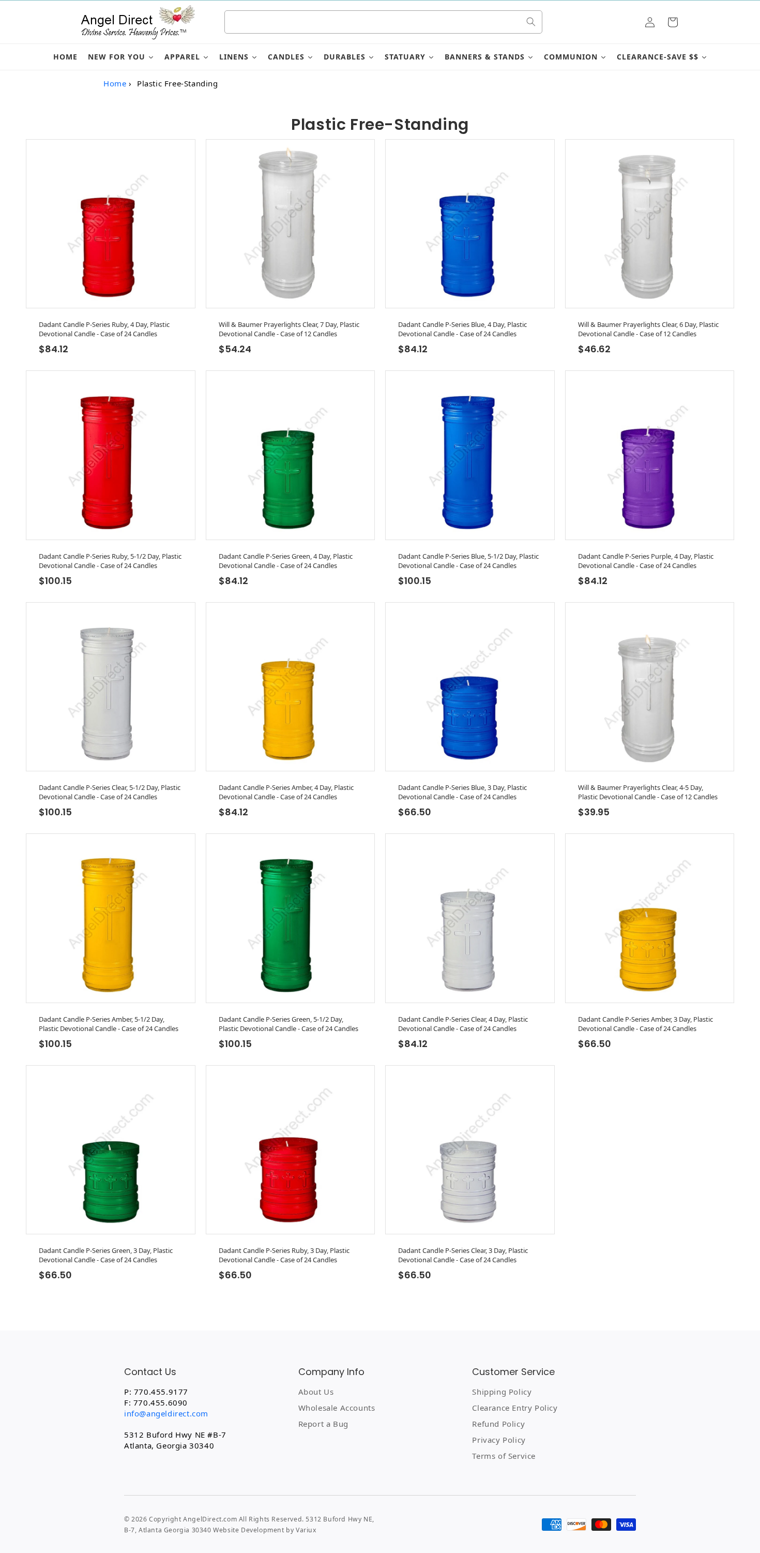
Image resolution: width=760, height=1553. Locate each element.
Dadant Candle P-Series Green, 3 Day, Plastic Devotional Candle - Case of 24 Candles (106, 1255)
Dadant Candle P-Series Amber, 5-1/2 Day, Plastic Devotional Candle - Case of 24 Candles (108, 1023)
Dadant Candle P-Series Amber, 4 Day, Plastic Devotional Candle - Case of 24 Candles (286, 792)
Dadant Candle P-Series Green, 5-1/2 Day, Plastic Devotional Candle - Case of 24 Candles (288, 1023)
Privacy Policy (498, 1440)
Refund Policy (498, 1423)
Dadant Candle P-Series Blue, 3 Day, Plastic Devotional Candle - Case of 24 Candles (462, 792)
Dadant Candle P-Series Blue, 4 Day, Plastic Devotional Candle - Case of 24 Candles (462, 329)
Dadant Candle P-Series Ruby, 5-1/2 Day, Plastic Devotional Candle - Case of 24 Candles (110, 560)
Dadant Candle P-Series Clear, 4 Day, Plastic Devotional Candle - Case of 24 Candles (463, 1023)
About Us (316, 1391)
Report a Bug (323, 1423)
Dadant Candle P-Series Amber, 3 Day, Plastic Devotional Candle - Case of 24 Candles (645, 1023)
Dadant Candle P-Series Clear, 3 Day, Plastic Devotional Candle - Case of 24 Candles (463, 1255)
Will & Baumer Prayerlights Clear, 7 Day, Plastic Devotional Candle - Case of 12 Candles (289, 329)
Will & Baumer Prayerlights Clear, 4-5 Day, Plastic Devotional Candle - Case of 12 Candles (648, 792)
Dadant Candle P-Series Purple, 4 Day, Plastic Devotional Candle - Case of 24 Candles (645, 560)
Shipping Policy (501, 1391)
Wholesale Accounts (336, 1407)
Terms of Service (504, 1456)
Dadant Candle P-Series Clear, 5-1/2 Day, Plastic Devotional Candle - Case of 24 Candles (109, 792)
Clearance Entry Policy (514, 1407)
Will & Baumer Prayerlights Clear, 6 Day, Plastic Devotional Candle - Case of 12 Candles (648, 329)
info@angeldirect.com (166, 1413)
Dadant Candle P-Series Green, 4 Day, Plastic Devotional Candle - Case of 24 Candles (286, 560)
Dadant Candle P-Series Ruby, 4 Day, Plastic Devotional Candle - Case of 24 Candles (104, 329)
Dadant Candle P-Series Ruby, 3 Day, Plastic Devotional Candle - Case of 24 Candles (284, 1255)
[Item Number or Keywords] (531, 21)
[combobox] (383, 22)
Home (114, 83)
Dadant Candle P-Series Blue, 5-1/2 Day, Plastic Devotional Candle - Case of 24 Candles (468, 560)
